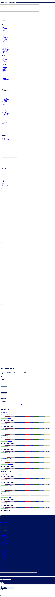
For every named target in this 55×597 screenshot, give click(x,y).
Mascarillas (5, 69)
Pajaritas (4, 70)
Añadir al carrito (3, 398)
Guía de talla (4, 535)
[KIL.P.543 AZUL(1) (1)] (23, 303)
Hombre (7, 404)
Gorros (4, 138)
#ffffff (4, 422)
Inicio (2, 406)
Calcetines (5, 59)
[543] (21, 241)
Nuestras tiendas (4, 550)
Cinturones (5, 67)
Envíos (3, 536)
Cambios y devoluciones (6, 537)
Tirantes (4, 71)
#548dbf (42, 422)
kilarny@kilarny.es (4, 525)
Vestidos (4, 102)
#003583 (23, 422)
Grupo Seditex (4, 553)
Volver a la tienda (7, 587)
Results (1, 582)
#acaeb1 (13, 422)
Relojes (4, 68)
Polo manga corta (6, 27)
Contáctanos (4, 539)
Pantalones (5, 46)
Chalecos (4, 41)
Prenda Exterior (5, 50)
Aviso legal (3, 565)
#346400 (37, 422)
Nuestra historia (4, 551)
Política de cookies (5, 564)
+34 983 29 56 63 (4, 522)
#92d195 (4, 418)
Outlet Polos (5, 28)
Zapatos (4, 58)
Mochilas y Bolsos (6, 72)
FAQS (2, 538)
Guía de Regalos (20, 404)
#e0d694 (47, 422)
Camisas (4, 29)
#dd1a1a (28, 422)
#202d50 (18, 422)
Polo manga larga (6, 40)
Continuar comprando (4, 588)
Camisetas (5, 31)
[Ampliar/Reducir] (0, 595)
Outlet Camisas (5, 30)
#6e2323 (8, 422)
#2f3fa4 (32, 422)
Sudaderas (5, 39)
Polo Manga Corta (6, 98)
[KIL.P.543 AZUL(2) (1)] (21, 361)
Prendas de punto (6, 42)
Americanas (5, 51)
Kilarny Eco (3, 552)
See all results (2, 583)
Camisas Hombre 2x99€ (13, 404)
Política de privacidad (5, 563)
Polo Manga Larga (6, 99)
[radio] (4, 391)
